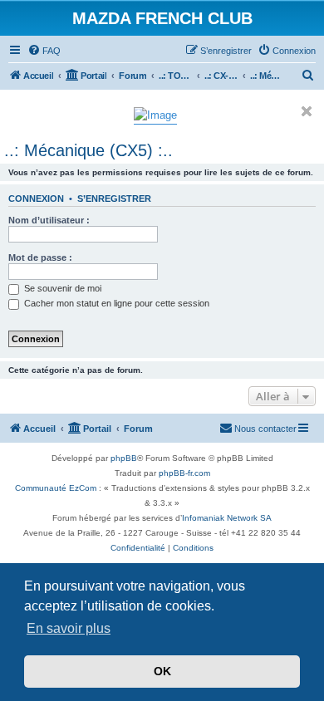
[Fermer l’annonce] (307, 111)
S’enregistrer (114, 198)
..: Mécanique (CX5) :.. (88, 150)
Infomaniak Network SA (227, 517)
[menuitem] (44, 51)
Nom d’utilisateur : (49, 220)
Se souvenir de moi (61, 288)
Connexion (36, 198)
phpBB (123, 458)
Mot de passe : (40, 257)
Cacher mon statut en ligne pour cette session (115, 303)
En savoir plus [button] (68, 628)
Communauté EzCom (55, 488)
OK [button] (162, 671)
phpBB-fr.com (184, 473)
